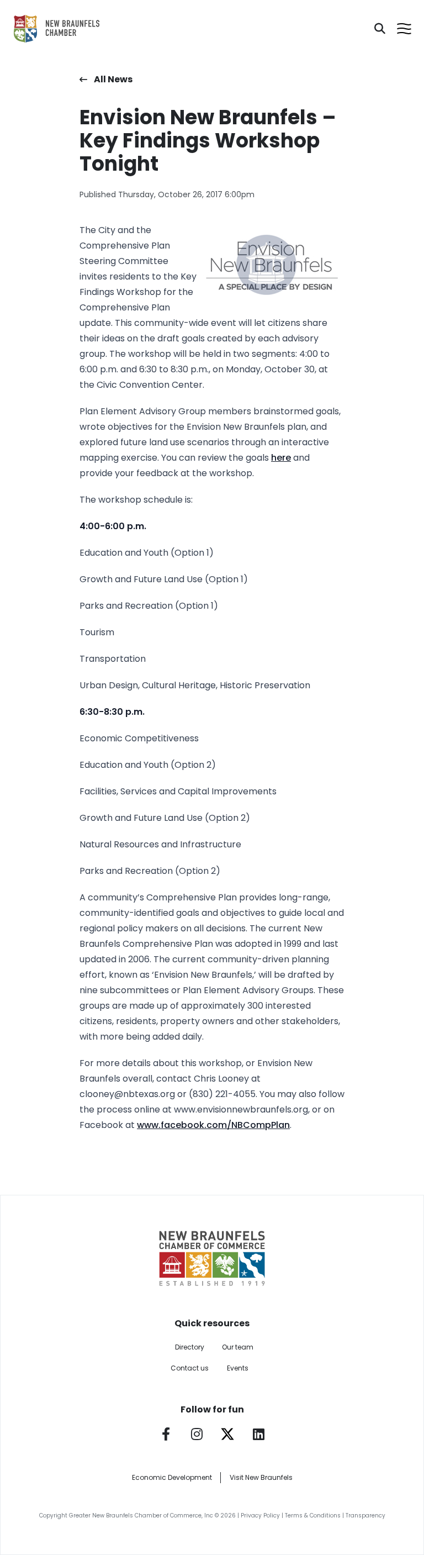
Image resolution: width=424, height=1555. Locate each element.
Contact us (190, 1368)
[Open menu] (404, 29)
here (281, 457)
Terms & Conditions (313, 1515)
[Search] (380, 29)
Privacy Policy (260, 1515)
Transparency (365, 1515)
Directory (189, 1347)
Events (237, 1368)
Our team (237, 1347)
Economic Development (172, 1477)
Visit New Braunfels (261, 1477)
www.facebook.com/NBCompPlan (213, 1125)
